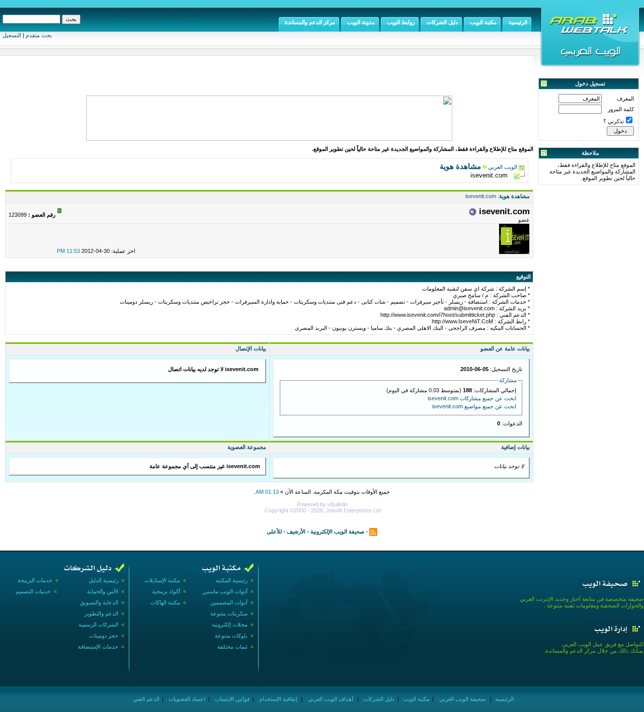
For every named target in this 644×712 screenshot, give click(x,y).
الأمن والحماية (102, 591)
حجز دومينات (103, 636)
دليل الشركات (378, 699)
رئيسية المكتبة (232, 580)
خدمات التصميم (33, 591)
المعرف (625, 99)
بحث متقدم (39, 35)
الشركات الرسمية (98, 624)
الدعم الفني (145, 699)
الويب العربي (502, 167)
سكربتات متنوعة (229, 613)
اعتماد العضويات (186, 699)
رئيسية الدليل (103, 580)
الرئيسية (504, 699)
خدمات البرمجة (35, 580)
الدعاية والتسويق (99, 602)
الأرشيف (296, 531)
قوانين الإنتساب (231, 699)
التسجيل (12, 35)
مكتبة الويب (415, 699)
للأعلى (274, 531)
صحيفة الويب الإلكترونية (337, 531)
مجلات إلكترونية (230, 624)
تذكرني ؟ (613, 121)
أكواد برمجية (166, 591)
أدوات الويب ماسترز (225, 591)
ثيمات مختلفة (232, 647)
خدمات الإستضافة (98, 647)
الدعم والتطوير (101, 613)
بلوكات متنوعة (231, 636)
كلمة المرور (621, 109)
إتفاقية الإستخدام (277, 699)
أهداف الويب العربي (329, 699)
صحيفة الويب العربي (462, 699)
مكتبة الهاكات (165, 602)
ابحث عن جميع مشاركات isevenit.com (472, 398)
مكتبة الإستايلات (162, 580)
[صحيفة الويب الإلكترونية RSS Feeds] (373, 531)
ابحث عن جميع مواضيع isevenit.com (474, 406)
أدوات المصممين (229, 602)
